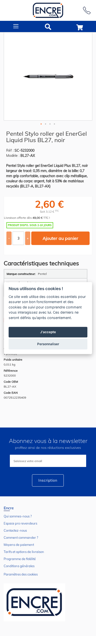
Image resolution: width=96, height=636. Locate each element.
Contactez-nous (15, 530)
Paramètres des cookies (21, 574)
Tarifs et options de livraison (24, 552)
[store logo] (48, 10)
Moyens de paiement (19, 545)
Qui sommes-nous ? (18, 516)
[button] (41, 124)
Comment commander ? (21, 537)
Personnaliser (48, 344)
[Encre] (34, 602)
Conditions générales (19, 566)
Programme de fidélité (20, 559)
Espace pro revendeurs (20, 523)
